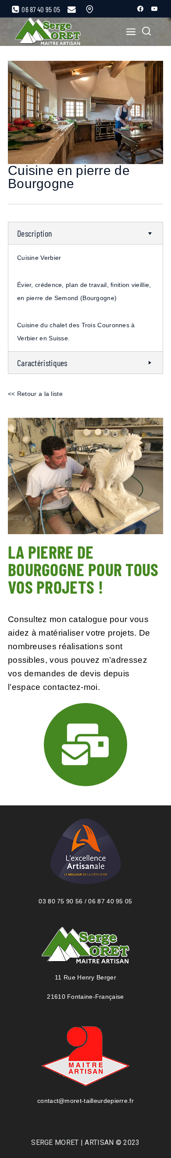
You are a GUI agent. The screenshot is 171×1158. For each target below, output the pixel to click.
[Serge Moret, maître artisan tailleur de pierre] (48, 31)
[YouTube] (154, 9)
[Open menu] (128, 31)
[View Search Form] (146, 32)
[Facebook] (140, 9)
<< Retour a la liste (35, 393)
